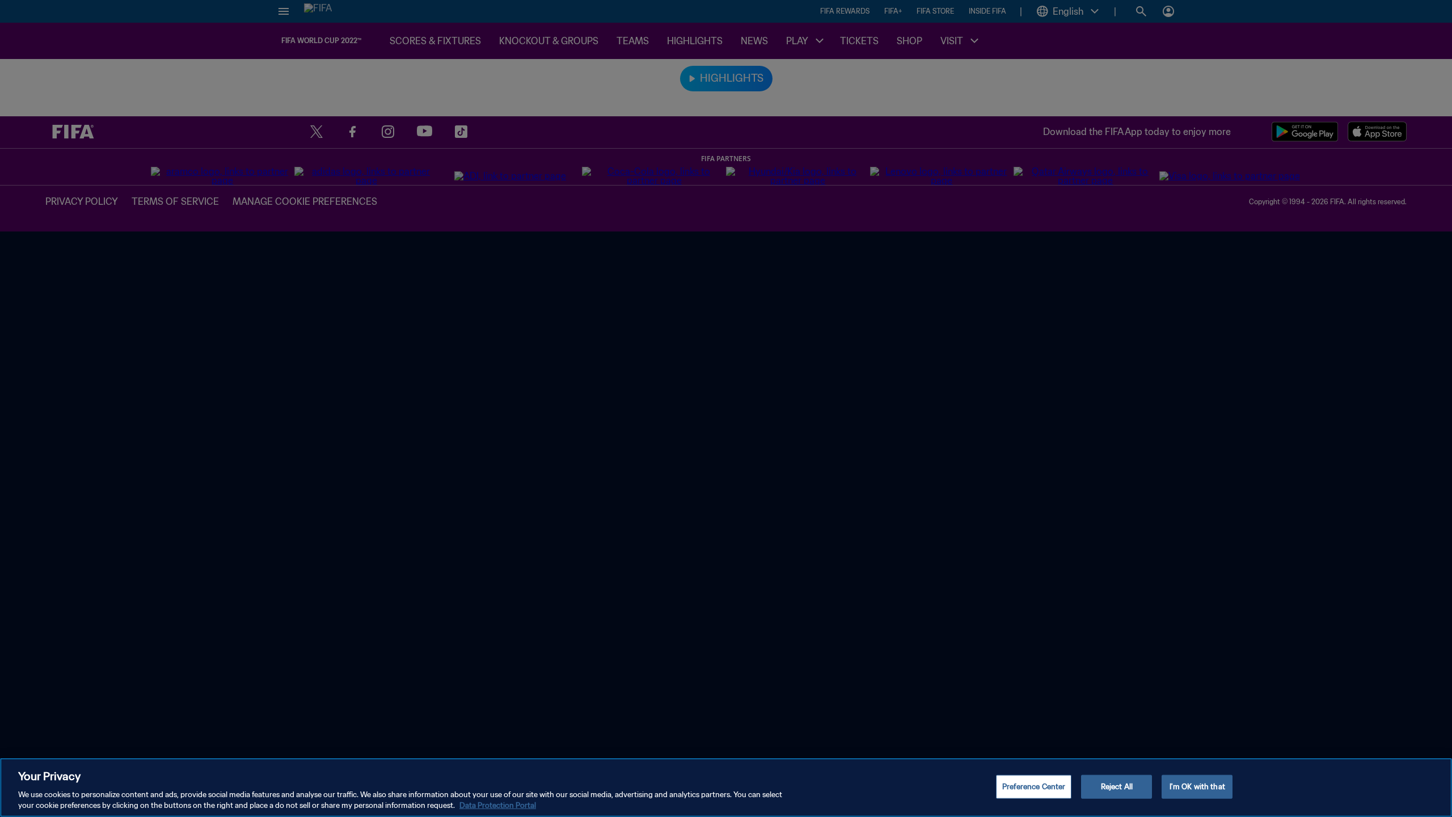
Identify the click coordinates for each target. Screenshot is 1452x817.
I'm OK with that (1197, 786)
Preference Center (1033, 786)
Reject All (1117, 786)
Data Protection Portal (497, 805)
